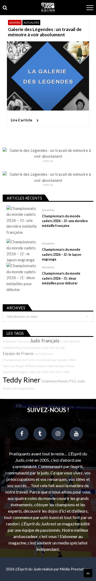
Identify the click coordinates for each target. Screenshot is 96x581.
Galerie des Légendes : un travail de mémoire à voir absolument (45, 32)
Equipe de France (18, 353)
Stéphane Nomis (54, 381)
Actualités (31, 22)
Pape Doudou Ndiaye (60, 366)
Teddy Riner (22, 380)
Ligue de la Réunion (42, 371)
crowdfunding (12, 347)
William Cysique (35, 366)
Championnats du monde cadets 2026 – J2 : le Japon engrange (61, 254)
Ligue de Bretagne (15, 371)
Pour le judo (57, 347)
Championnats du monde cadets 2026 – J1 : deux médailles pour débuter (61, 278)
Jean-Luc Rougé (13, 366)
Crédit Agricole (70, 341)
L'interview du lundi (35, 347)
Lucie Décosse (43, 353)
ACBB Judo (10, 388)
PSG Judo (77, 381)
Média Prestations (75, 569)
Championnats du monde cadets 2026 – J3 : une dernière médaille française (65, 221)
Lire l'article (21, 120)
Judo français (44, 341)
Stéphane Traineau (16, 341)
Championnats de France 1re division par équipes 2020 (39, 360)
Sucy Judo (62, 371)
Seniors (14, 22)
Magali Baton (26, 388)
